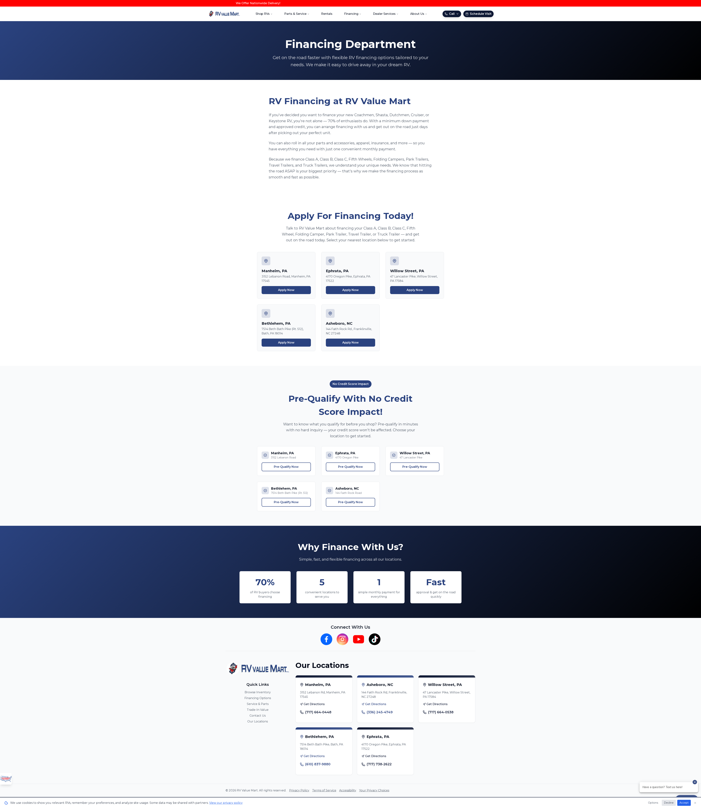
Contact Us (258, 715)
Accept (684, 802)
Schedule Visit (480, 14)
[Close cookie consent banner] (695, 802)
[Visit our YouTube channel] (358, 639)
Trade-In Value (258, 709)
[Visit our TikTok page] (374, 639)
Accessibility (347, 790)
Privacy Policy (299, 790)
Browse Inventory (258, 692)
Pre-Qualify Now (286, 466)
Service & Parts (258, 704)
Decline (669, 802)
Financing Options (257, 698)
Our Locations (257, 721)
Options (653, 802)
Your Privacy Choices (374, 790)
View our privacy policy (226, 803)
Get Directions (314, 704)
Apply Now (286, 290)
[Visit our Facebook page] (326, 639)
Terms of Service (324, 790)
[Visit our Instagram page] (342, 639)
